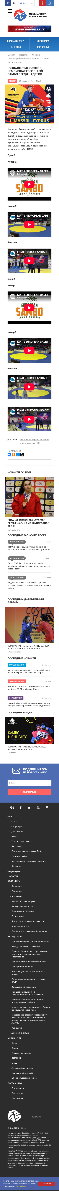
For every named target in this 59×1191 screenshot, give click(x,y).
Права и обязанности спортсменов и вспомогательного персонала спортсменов (29, 954)
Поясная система (15, 41)
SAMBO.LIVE (16, 47)
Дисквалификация (20, 1033)
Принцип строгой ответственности (28, 962)
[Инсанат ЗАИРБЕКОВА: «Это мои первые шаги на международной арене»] (29, 497)
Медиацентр (14, 1038)
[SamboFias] (14, 1116)
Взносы (23, 3)
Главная (12, 55)
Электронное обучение (22, 911)
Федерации (14, 872)
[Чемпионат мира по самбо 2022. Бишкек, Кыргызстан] (29, 730)
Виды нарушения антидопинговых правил (28, 973)
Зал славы (16, 846)
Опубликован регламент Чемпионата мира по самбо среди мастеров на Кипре (29, 671)
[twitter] (29, 807)
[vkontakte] (11, 807)
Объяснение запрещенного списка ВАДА (28, 980)
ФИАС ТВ (16, 1058)
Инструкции (17, 1098)
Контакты (16, 866)
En (14, 3)
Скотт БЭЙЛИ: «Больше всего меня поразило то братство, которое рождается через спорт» (29, 566)
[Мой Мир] (18, 454)
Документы (17, 831)
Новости (23, 55)
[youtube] (38, 807)
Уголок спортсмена (21, 841)
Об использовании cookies (24, 1078)
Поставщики (15, 1083)
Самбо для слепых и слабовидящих (29, 931)
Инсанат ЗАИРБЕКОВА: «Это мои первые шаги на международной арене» (28, 523)
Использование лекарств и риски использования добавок (27, 1001)
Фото (14, 1043)
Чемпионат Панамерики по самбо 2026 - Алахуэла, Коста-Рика (28, 647)
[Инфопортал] (42, 3)
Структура (16, 827)
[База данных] (50, 3)
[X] (22, 454)
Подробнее (21, 1186)
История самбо (19, 856)
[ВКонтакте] (9, 454)
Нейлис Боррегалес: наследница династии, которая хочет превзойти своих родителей (29, 704)
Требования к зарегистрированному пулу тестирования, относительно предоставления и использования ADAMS (29, 1019)
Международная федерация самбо (38, 15)
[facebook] (20, 807)
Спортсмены (15, 897)
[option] (29, 504)
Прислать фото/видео (22, 1073)
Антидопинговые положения (25, 946)
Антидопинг (15, 937)
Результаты (16, 891)
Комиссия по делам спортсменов (27, 921)
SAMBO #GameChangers (23, 901)
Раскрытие (16, 1028)
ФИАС (10, 817)
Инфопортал (43, 41)
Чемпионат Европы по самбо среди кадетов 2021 (34, 441)
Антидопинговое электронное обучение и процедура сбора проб (31, 1008)
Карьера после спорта (22, 906)
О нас (14, 822)
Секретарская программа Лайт (26, 851)
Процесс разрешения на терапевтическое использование (27, 993)
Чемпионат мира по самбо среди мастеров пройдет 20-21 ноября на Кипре (29, 687)
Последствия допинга (22, 967)
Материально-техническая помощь (28, 861)
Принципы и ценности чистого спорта (30, 941)
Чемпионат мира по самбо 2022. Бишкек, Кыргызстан (27, 748)
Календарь (14, 881)
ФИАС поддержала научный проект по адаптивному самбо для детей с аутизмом (29, 548)
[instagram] (47, 807)
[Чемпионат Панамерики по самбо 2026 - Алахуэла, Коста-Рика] (29, 625)
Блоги (14, 1063)
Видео (14, 1048)
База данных (43, 47)
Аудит (14, 836)
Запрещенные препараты (23, 987)
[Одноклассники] (13, 454)
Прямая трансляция (21, 1053)
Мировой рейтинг (20, 926)
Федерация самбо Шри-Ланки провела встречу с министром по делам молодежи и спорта (29, 585)
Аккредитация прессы (22, 1068)
